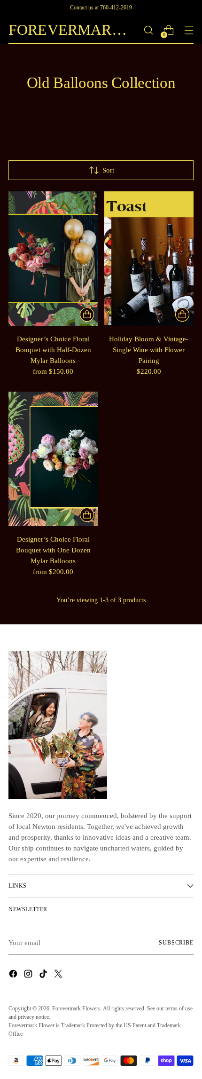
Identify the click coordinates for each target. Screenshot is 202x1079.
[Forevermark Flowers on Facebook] (14, 975)
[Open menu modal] (188, 30)
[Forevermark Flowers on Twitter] (59, 975)
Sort (108, 170)
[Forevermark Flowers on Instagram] (29, 975)
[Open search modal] (148, 30)
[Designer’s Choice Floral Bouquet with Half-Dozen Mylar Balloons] (53, 258)
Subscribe (176, 942)
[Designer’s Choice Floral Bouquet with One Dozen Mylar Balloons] (53, 459)
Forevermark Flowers (76, 1008)
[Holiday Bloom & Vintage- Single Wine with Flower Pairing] (149, 258)
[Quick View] (87, 314)
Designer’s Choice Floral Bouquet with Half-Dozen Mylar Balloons (53, 349)
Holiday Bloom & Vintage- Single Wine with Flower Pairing (148, 349)
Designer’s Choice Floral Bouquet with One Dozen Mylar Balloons (53, 550)
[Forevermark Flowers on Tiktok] (44, 975)
